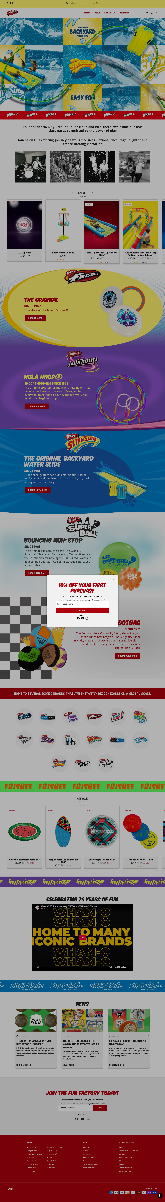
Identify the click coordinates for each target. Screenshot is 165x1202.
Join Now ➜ (82, 611)
